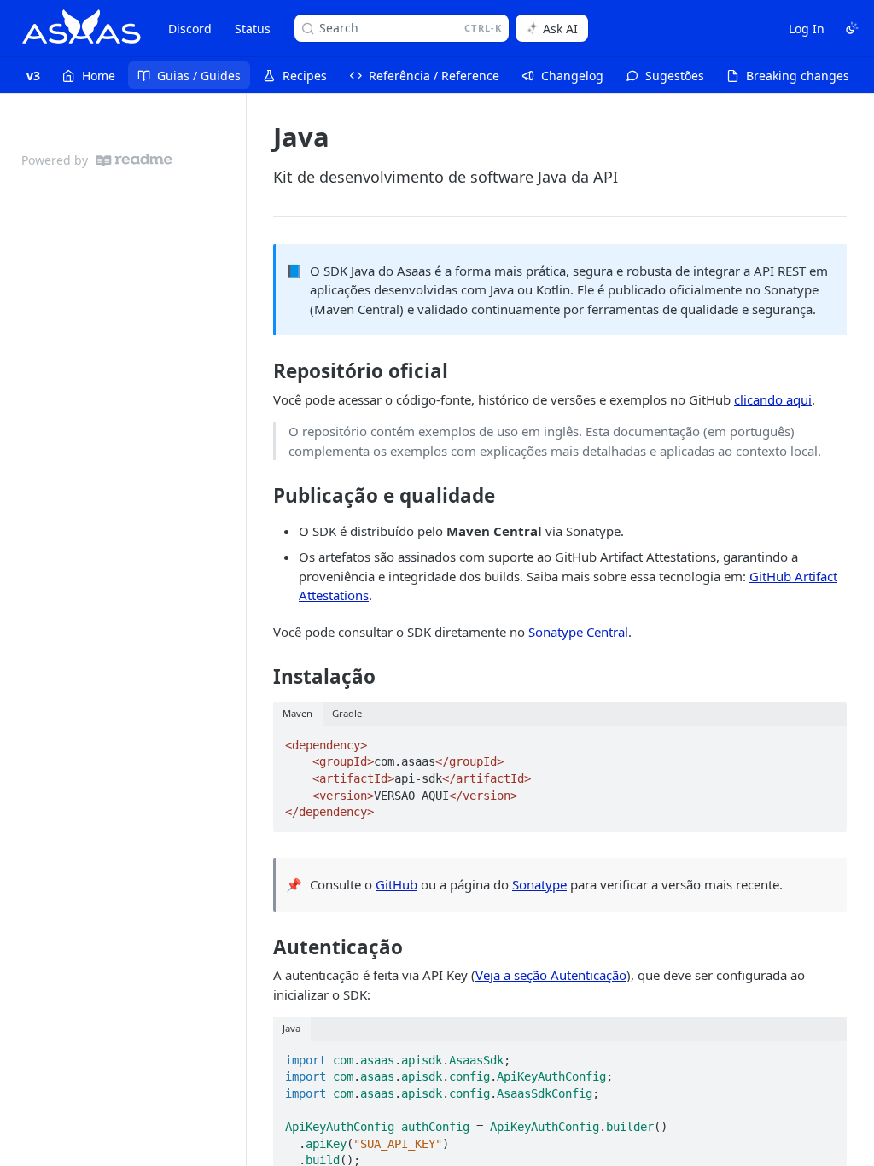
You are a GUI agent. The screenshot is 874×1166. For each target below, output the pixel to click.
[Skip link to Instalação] (261, 677)
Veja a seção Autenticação (550, 974)
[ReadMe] (134, 160)
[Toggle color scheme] (851, 28)
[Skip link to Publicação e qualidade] (261, 496)
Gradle (347, 713)
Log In (806, 28)
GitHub (396, 884)
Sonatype (539, 884)
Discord (190, 28)
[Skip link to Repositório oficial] (261, 371)
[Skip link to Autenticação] (261, 947)
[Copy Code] (826, 740)
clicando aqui (773, 399)
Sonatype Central (578, 631)
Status (253, 28)
